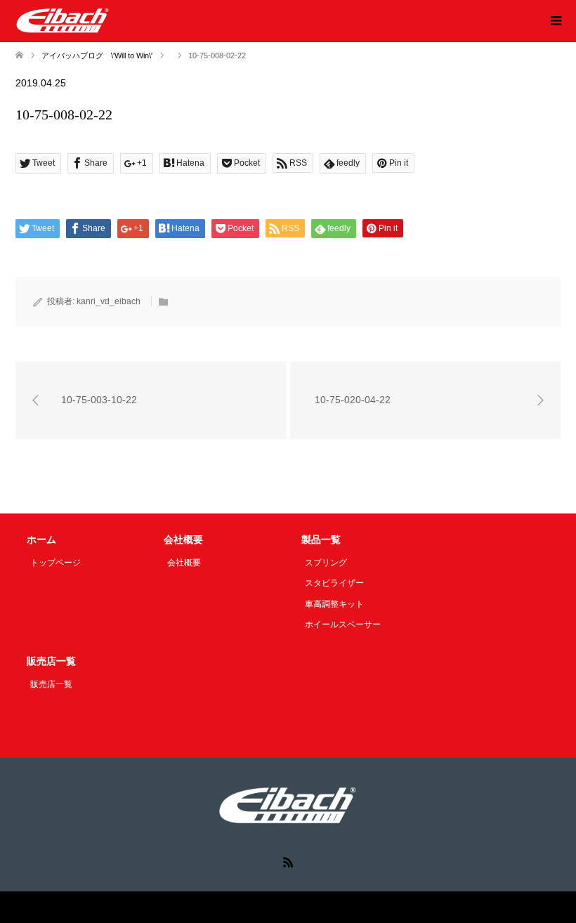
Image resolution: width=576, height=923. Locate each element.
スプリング (326, 563)
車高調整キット (334, 604)
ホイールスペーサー (343, 624)
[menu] (555, 21)
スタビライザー (334, 583)
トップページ (55, 563)
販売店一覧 (51, 684)
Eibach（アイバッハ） (257, 907)
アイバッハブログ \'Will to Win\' (96, 55)
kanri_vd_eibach (108, 301)
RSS (288, 861)
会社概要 (184, 563)
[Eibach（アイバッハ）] (62, 20)
